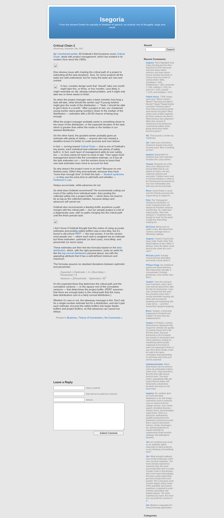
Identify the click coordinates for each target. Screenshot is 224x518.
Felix (148, 200)
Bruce (149, 190)
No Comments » (113, 317)
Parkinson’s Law (62, 179)
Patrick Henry (152, 97)
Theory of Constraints (90, 317)
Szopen (149, 164)
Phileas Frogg (152, 265)
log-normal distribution (74, 253)
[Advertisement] (82, 350)
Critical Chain (88, 146)
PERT (78, 233)
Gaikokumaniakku (154, 364)
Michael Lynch (153, 255)
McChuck (150, 227)
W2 (147, 135)
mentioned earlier (68, 53)
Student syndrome (114, 174)
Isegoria (112, 19)
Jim (147, 142)
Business (72, 317)
